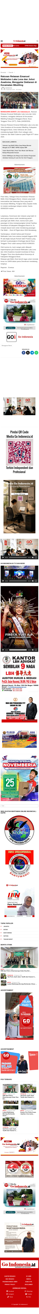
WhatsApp (29, 1291)
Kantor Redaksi (9, 1276)
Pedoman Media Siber (10, 1281)
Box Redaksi (10, 1279)
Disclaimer (28, 1284)
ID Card (28, 1276)
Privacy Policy (10, 1284)
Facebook (11, 1291)
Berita (2, 969)
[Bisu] (33, 557)
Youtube (29, 1294)
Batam (5, 929)
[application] (19, 549)
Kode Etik (28, 1281)
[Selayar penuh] (36, 557)
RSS (29, 1297)
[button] (19, 549)
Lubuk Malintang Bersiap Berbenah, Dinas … (22, 984)
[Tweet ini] (28, 353)
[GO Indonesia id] (19, 41)
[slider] (18, 557)
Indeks (28, 1279)
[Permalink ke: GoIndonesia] (3, 89)
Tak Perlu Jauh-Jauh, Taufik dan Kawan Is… (21, 977)
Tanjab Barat (8, 939)
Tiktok (11, 1297)
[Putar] (3, 557)
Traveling (10, 975)
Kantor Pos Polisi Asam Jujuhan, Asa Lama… (28, 1113)
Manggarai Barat (7, 345)
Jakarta (6, 926)
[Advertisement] (19, 19)
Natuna (5, 936)
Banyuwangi (7, 933)
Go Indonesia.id (23, 1304)
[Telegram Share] (32, 353)
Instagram (11, 1294)
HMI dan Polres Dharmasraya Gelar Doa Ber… (16, 971)
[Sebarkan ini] (23, 353)
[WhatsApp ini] (36, 353)
